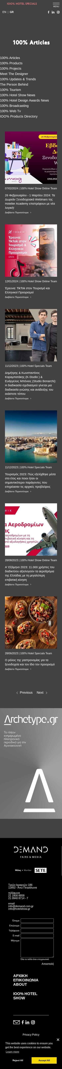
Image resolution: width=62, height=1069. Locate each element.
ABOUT (20, 984)
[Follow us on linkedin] (27, 1022)
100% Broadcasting (14, 106)
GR (12, 12)
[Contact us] (16, 1022)
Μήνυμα (15, 940)
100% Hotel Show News (17, 95)
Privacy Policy (31, 1034)
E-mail (16, 935)
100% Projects (10, 68)
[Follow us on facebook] (23, 1022)
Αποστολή (48, 964)
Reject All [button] (18, 1060)
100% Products (11, 63)
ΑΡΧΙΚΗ (20, 976)
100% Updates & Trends (18, 79)
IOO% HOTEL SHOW (25, 996)
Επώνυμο (14, 925)
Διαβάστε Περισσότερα (16, 212)
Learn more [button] (12, 1051)
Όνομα (15, 920)
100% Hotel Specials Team (36, 366)
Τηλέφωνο (14, 930)
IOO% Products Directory (19, 116)
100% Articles (10, 58)
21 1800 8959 (16, 895)
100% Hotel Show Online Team (38, 188)
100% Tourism (10, 90)
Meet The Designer (14, 74)
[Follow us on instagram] (33, 1022)
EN (4, 12)
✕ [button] (58, 1039)
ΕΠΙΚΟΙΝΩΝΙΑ (26, 980)
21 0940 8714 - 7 (18, 898)
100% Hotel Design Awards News (24, 100)
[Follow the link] (31, 157)
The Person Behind (14, 84)
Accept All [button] (44, 1060)
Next (40, 692)
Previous (26, 692)
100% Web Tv (10, 111)
